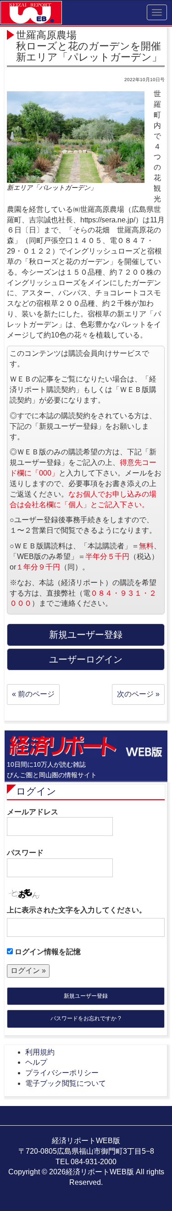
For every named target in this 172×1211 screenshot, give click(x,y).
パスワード (25, 853)
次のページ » (138, 694)
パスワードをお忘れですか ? (85, 1018)
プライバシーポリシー (62, 1073)
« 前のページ (33, 694)
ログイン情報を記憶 (47, 952)
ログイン (36, 791)
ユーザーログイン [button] (85, 659)
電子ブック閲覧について (65, 1083)
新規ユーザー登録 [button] (85, 635)
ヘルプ (36, 1062)
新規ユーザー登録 (86, 996)
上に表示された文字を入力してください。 (76, 910)
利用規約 (40, 1052)
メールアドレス (32, 812)
